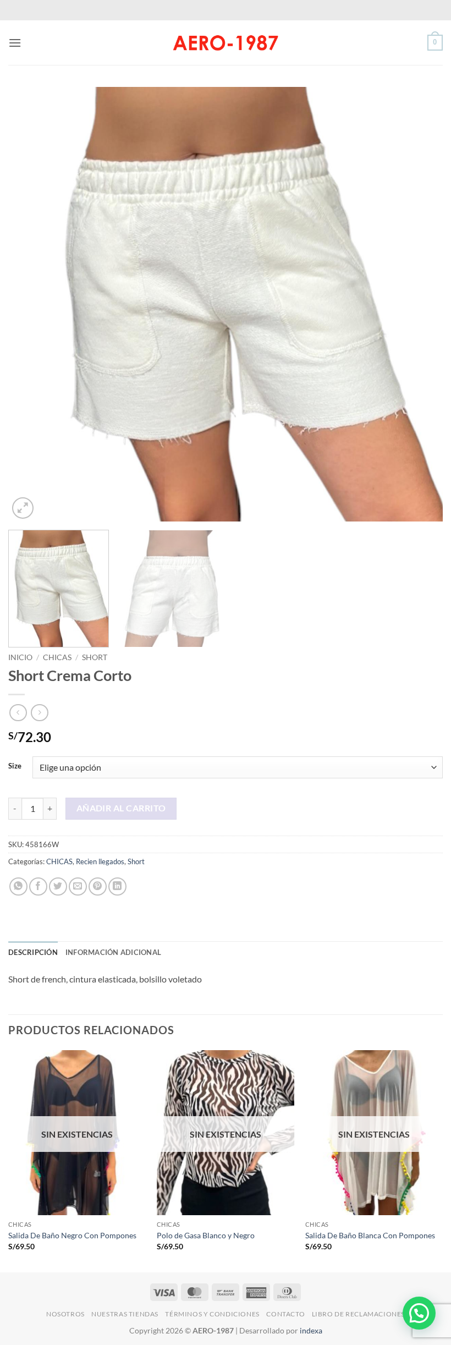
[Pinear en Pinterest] (98, 886)
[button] (14, 42)
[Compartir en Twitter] (58, 886)
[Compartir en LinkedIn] (117, 886)
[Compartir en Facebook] (38, 886)
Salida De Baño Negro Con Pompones (72, 1235)
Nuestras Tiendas (124, 1314)
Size (14, 766)
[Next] (420, 304)
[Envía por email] (78, 886)
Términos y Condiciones (212, 1314)
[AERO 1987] (225, 42)
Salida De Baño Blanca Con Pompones (370, 1235)
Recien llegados (100, 861)
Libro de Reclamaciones (358, 1314)
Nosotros (65, 1314)
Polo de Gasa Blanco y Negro (206, 1235)
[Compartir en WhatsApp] (18, 886)
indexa (311, 1330)
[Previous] (31, 304)
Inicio (20, 657)
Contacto (285, 1314)
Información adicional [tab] (113, 952)
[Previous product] (39, 712)
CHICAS (57, 657)
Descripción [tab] (33, 952)
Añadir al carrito (121, 808)
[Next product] (17, 712)
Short (94, 657)
